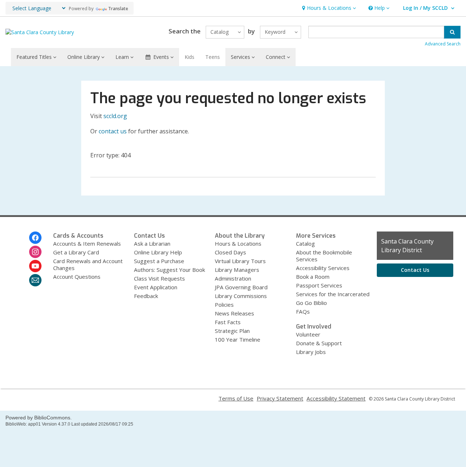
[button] (328, 8)
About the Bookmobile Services (324, 256)
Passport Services (319, 285)
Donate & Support (319, 343)
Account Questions (76, 276)
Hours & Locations (238, 243)
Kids (189, 56)
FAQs (303, 311)
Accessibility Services (323, 267)
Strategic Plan (232, 330)
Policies (224, 304)
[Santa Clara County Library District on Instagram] (35, 252)
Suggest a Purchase (159, 261)
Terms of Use (235, 398)
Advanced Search (443, 44)
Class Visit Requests (159, 278)
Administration (233, 278)
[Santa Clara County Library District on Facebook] (35, 238)
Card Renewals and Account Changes (88, 264)
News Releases (234, 313)
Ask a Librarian (152, 243)
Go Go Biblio (311, 302)
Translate (118, 8)
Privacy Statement (280, 398)
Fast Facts (228, 322)
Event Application (155, 287)
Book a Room (312, 276)
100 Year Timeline (237, 339)
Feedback (146, 295)
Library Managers (237, 269)
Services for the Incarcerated (333, 294)
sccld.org (115, 116)
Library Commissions (241, 295)
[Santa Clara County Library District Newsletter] (35, 280)
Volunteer (308, 334)
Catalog (305, 243)
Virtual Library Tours (240, 261)
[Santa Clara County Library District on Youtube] (35, 266)
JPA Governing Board (241, 287)
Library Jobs (311, 351)
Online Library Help (158, 252)
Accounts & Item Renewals (87, 243)
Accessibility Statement (336, 398)
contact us (113, 131)
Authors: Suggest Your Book (169, 269)
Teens (212, 56)
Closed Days (230, 252)
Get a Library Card (76, 252)
